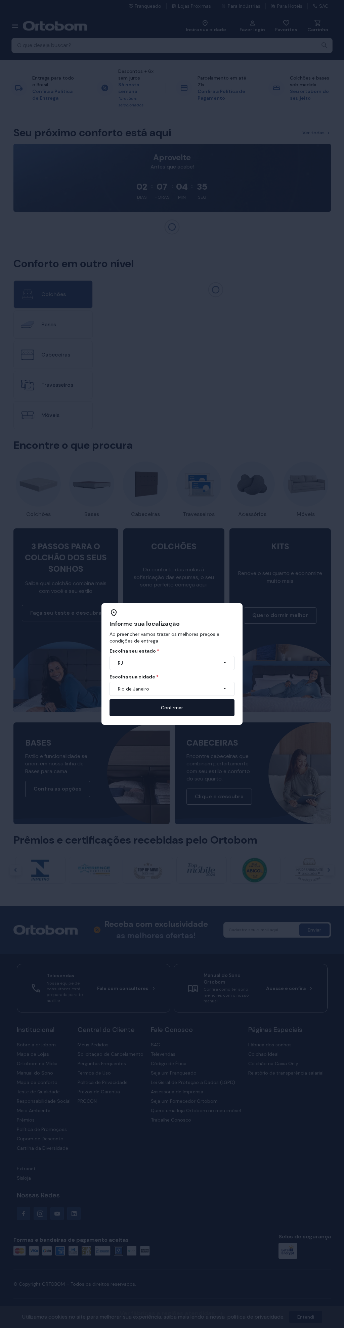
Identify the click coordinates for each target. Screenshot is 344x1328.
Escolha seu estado (134, 651)
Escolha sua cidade (134, 677)
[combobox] (172, 663)
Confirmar (172, 708)
